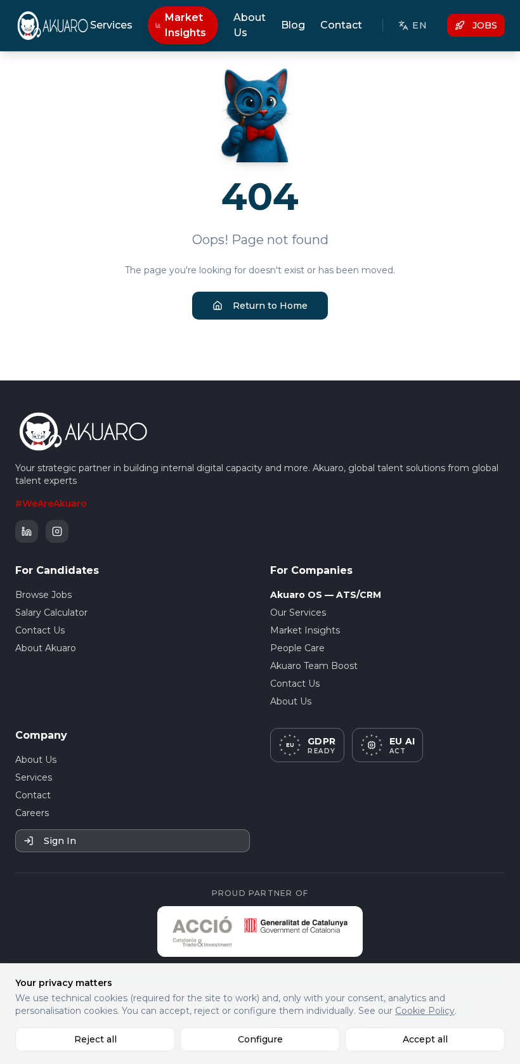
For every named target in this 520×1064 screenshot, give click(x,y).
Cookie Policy (425, 1010)
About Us (249, 25)
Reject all (95, 1039)
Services (111, 25)
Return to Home (270, 305)
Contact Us (40, 630)
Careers (32, 813)
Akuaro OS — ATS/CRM (325, 594)
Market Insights (185, 25)
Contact (341, 25)
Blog (293, 25)
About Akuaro (45, 648)
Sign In (60, 841)
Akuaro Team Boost (314, 665)
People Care (297, 648)
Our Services (298, 612)
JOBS (484, 25)
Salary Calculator (51, 612)
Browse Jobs (43, 594)
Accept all (425, 1039)
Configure (260, 1039)
